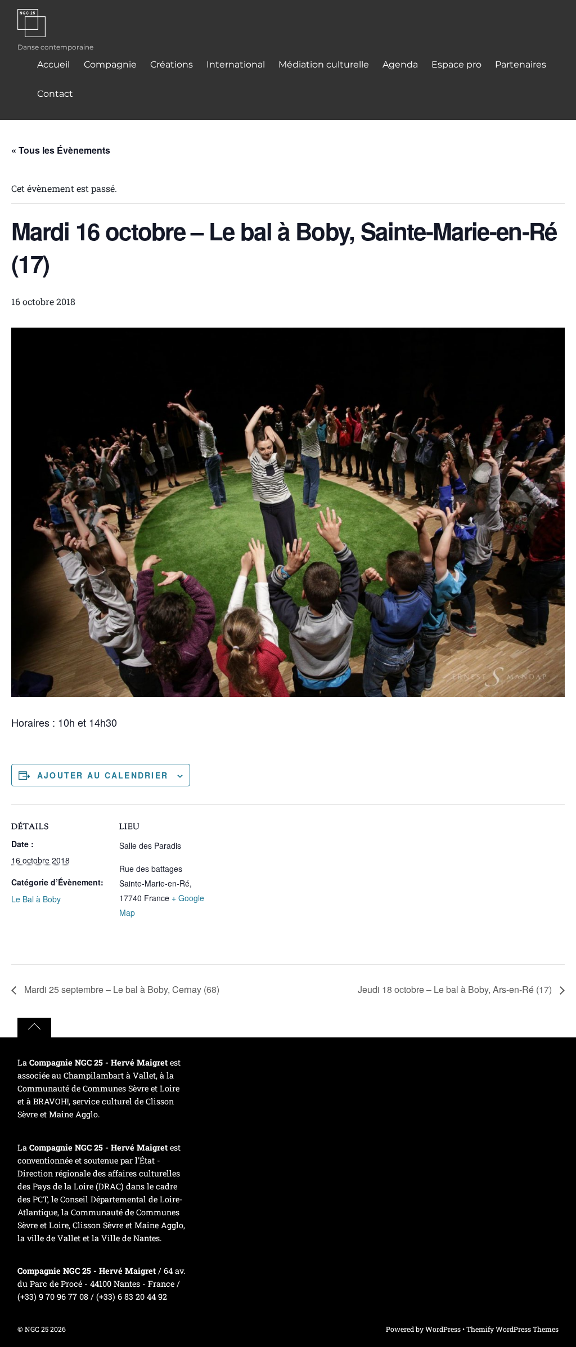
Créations (171, 64)
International (235, 64)
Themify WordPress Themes (512, 1328)
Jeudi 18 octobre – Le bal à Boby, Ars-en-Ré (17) (456, 989)
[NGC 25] (31, 29)
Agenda (400, 64)
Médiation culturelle (323, 64)
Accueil (53, 64)
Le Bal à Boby (36, 899)
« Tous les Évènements (60, 150)
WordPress (443, 1328)
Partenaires (520, 64)
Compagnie (110, 64)
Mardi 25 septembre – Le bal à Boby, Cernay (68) (120, 989)
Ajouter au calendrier (102, 775)
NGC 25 (36, 1328)
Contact (55, 93)
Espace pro (456, 64)
